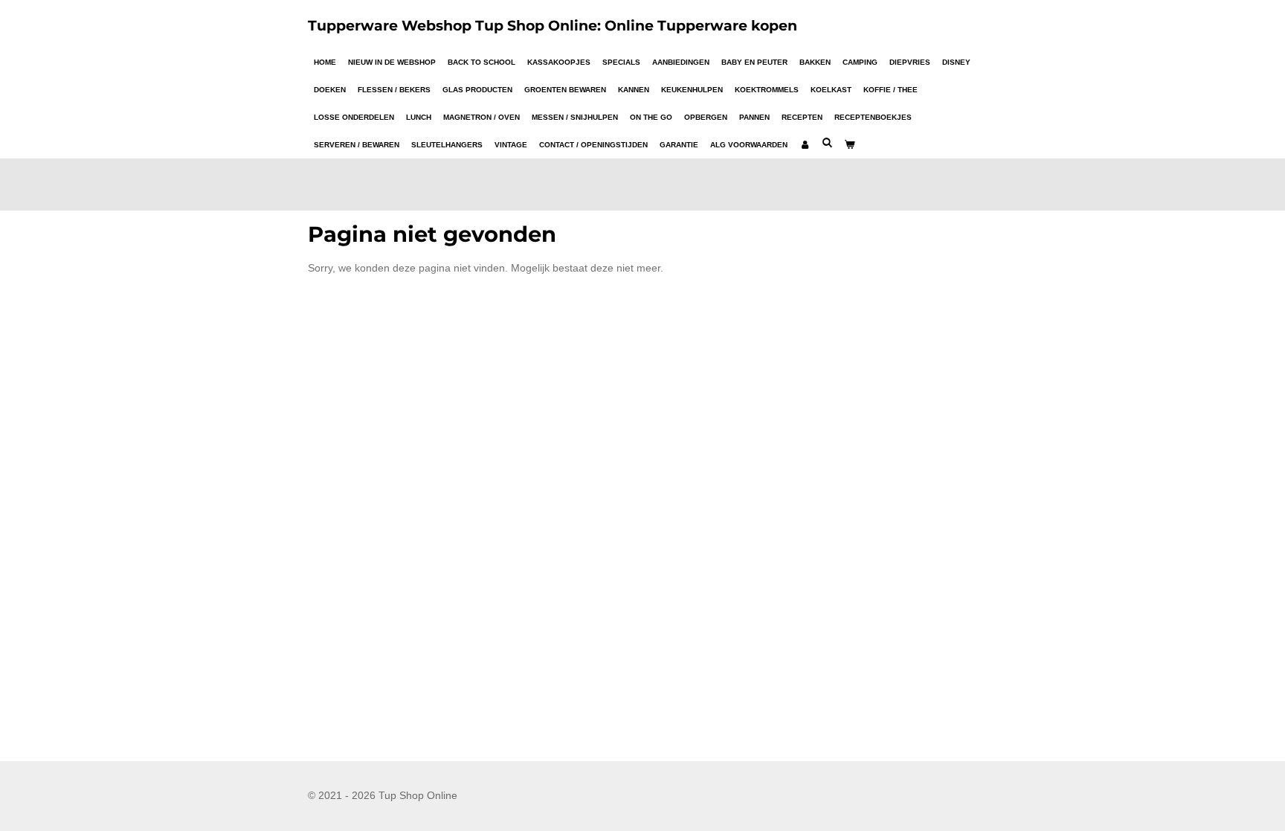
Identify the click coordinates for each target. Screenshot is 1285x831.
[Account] (804, 144)
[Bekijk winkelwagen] (849, 144)
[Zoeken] (827, 142)
